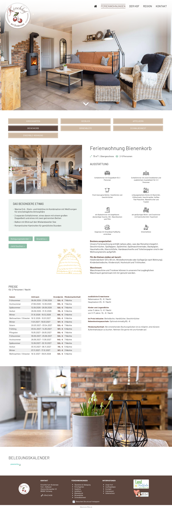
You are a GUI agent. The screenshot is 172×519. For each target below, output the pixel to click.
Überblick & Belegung (82, 485)
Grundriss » (41, 238)
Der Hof (134, 6)
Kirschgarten (33, 121)
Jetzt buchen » (18, 246)
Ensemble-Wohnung (33, 135)
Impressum (109, 491)
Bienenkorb (33, 128)
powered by (15, 464)
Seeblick (85, 121)
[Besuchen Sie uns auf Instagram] (73, 501)
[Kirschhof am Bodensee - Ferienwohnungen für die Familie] (17, 15)
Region (147, 6)
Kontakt (161, 6)
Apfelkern (138, 121)
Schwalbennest (138, 128)
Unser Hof (109, 485)
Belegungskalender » (21, 238)
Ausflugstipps (110, 487)
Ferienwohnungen (113, 6)
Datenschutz (110, 493)
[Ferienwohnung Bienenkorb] (45, 169)
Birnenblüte (85, 128)
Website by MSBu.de (86, 507)
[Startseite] (95, 6)
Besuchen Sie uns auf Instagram (88, 501)
